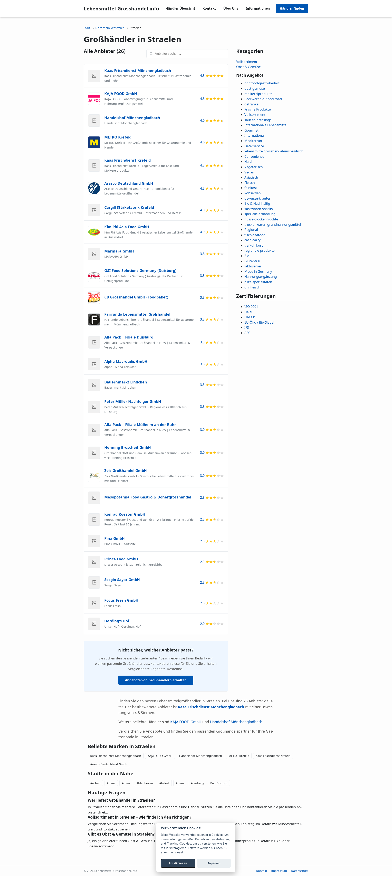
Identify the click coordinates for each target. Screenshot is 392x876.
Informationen (258, 8)
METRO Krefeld (238, 756)
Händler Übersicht (180, 8)
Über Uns (230, 8)
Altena (180, 783)
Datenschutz (299, 871)
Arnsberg (197, 783)
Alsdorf (164, 783)
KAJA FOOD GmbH (185, 721)
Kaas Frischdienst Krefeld (273, 756)
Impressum (279, 871)
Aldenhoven (144, 783)
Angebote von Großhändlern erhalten (156, 680)
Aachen (95, 783)
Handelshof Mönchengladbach (236, 721)
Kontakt (209, 8)
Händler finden (292, 8)
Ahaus (111, 783)
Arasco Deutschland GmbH (109, 764)
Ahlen (126, 783)
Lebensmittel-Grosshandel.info (121, 8)
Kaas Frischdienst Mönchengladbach (115, 756)
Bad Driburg (218, 783)
